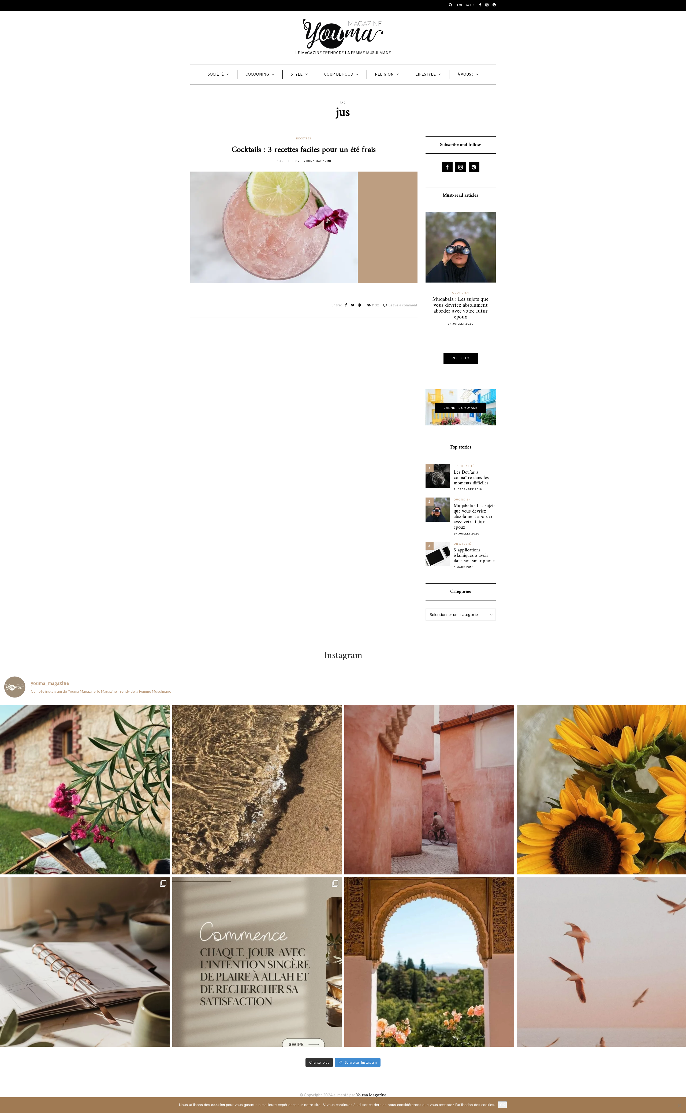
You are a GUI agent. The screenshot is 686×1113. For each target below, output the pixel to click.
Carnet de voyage (460, 408)
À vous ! (465, 74)
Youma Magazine (318, 161)
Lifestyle (425, 74)
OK (502, 1105)
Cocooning (257, 74)
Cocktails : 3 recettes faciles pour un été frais (304, 150)
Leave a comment (402, 305)
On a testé (462, 544)
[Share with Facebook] (346, 305)
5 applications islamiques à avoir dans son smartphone (474, 556)
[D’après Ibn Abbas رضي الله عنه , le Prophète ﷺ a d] (85, 790)
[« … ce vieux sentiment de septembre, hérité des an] (85, 962)
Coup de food (338, 74)
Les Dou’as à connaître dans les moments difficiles (471, 478)
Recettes (303, 138)
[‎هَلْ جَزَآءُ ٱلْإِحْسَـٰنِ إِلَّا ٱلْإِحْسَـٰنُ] (257, 962)
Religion (384, 74)
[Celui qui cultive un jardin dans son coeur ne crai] (429, 962)
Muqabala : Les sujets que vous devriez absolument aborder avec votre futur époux (474, 516)
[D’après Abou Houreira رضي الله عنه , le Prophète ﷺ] (257, 790)
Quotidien (460, 293)
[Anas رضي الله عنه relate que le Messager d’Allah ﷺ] (429, 790)
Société (216, 74)
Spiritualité (464, 466)
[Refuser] (679, 1105)
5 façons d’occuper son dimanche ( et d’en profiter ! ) (460, 305)
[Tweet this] (352, 305)
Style (297, 74)
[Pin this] (359, 305)
